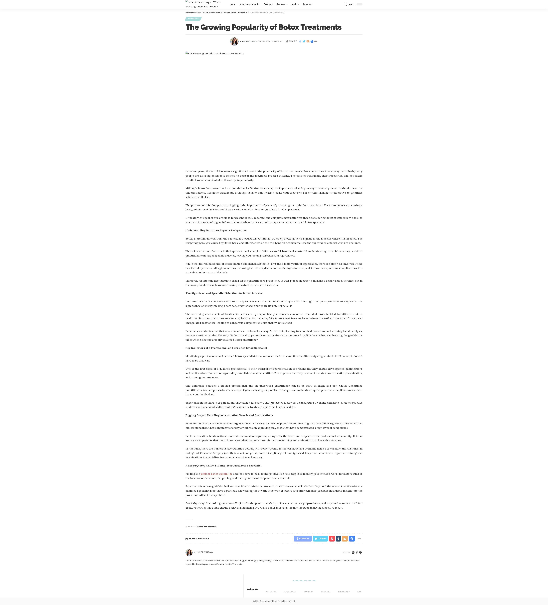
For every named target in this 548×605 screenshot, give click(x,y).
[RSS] (359, 587)
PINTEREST (344, 592)
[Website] (353, 552)
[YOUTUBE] (326, 587)
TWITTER (308, 592)
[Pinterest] (360, 552)
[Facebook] (356, 552)
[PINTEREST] (344, 587)
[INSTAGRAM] (290, 587)
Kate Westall (247, 41)
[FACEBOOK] (271, 587)
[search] (345, 4)
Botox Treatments (206, 527)
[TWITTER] (309, 587)
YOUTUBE (326, 592)
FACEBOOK (271, 592)
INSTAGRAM (290, 592)
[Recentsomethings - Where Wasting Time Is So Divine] (205, 4)
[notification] (340, 4)
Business (193, 19)
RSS (359, 592)
